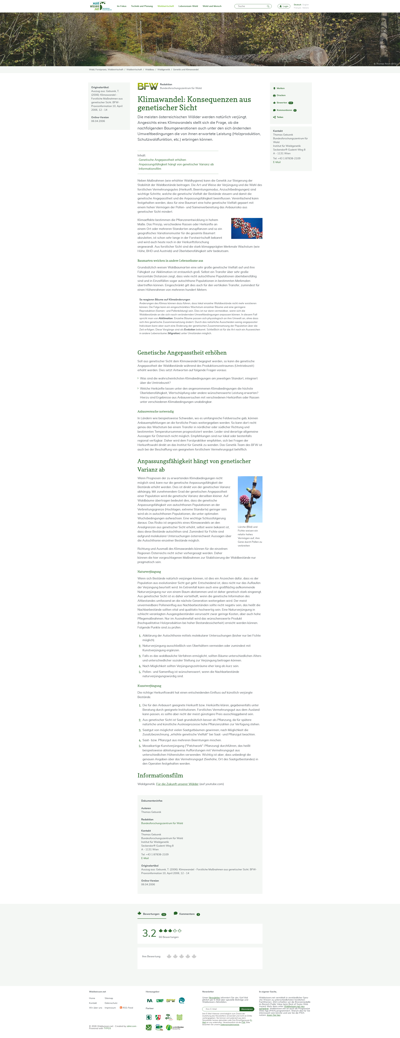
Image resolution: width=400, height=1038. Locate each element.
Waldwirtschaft (166, 6)
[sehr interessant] (194, 956)
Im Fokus (121, 6)
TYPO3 (107, 1028)
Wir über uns (95, 1008)
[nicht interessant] (169, 956)
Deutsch (297, 5)
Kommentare (189, 914)
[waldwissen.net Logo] (100, 6)
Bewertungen (153, 914)
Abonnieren (247, 1009)
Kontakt (93, 1003)
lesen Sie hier (273, 1015)
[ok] (181, 956)
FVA (243, 1022)
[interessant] (188, 956)
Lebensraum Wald (188, 6)
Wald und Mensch (212, 6)
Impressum (110, 1008)
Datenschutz (111, 1003)
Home (92, 998)
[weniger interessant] (175, 956)
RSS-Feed (127, 1008)
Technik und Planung (142, 6)
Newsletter (214, 998)
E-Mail (277, 162)
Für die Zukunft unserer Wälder (177, 784)
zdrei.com (131, 1026)
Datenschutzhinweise (229, 1025)
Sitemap (109, 998)
